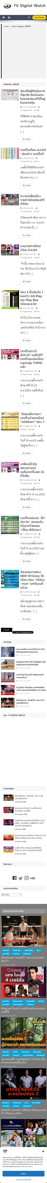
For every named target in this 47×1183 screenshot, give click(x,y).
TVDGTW (23, 429)
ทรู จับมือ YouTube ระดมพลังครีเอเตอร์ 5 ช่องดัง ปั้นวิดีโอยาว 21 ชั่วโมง (31, 688)
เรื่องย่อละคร (27, 954)
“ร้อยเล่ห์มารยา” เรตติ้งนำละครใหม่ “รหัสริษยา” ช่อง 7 (32, 417)
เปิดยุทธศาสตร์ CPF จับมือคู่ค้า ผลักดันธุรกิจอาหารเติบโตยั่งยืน (31, 663)
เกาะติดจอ (16, 954)
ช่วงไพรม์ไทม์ (29, 950)
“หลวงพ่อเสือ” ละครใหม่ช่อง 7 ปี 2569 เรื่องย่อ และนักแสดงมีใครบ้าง (23, 1061)
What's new (17, 950)
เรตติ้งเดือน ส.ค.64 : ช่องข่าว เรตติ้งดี (33, 151)
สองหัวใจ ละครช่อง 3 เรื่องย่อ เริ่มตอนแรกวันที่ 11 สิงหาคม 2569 (23, 1112)
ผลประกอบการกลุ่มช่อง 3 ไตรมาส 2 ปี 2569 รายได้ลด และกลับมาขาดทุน (30, 836)
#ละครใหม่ (6, 950)
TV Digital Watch (26, 110)
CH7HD (15, 1052)
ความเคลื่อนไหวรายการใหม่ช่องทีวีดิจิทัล (32, 199)
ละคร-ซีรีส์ (6, 954)
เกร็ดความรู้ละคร (18, 1004)
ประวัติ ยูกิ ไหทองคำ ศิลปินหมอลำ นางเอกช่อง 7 (30, 676)
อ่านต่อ (27, 139)
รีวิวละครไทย (37, 1052)
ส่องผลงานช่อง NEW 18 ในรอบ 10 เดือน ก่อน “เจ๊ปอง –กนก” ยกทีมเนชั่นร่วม (32, 579)
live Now (38, 17)
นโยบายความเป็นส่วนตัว (23, 1179)
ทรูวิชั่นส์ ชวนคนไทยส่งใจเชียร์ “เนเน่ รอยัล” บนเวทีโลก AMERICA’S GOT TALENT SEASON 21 (29, 823)
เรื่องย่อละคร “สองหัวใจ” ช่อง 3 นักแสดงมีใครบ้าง (30, 701)
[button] (43, 1151)
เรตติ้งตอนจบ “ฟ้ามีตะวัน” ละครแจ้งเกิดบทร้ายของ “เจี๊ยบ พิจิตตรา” (32, 523)
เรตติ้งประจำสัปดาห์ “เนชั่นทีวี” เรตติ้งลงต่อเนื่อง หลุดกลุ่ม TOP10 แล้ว (32, 359)
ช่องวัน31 (41, 1001)
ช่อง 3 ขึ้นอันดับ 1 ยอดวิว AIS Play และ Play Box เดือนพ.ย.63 (31, 298)
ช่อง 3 (38, 950)
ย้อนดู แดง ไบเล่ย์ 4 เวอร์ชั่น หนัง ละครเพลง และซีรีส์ (28, 809)
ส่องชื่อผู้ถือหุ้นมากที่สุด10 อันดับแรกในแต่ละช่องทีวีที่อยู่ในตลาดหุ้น (32, 96)
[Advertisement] (23, 52)
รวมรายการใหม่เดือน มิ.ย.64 (30, 247)
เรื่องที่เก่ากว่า (8, 630)
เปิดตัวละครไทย (28, 1055)
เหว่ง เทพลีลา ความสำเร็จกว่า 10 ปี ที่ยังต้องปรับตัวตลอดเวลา (30, 650)
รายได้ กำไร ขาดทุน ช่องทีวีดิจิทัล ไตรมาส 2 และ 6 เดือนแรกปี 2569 (28, 849)
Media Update (18, 1001)
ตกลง (23, 1173)
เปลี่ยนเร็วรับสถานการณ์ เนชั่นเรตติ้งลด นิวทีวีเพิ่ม (32, 469)
